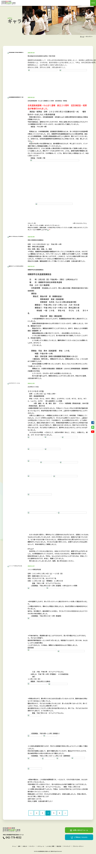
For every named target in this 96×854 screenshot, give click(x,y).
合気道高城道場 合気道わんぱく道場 (45, 851)
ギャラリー (32, 846)
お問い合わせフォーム (80, 830)
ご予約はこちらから (80, 837)
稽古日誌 (59, 846)
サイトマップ (66, 846)
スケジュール (40, 846)
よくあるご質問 (50, 846)
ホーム (82, 36)
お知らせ (25, 846)
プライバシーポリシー (78, 846)
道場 (19, 846)
